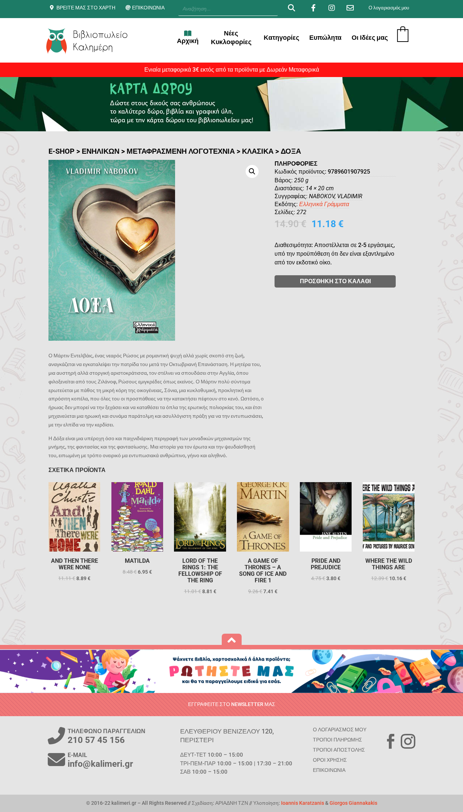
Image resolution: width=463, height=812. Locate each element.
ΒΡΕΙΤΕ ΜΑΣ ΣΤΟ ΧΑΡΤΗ (85, 7)
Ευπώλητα (325, 37)
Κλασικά (257, 151)
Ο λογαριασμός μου (389, 7)
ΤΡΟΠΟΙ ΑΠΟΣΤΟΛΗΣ (339, 750)
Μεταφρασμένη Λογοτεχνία (181, 151)
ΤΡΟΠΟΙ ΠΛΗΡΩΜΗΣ (337, 740)
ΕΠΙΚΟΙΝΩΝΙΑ (148, 7)
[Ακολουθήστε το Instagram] (408, 741)
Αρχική (188, 40)
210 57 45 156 (96, 740)
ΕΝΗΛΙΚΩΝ (100, 151)
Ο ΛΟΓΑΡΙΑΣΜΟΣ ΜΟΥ (339, 729)
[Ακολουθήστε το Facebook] (390, 741)
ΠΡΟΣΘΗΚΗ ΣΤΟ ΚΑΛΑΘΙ (335, 281)
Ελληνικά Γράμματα (324, 204)
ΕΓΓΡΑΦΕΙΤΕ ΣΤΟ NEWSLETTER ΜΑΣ (231, 704)
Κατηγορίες (281, 37)
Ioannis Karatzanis (302, 803)
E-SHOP (61, 151)
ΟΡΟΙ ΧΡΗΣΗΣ (330, 760)
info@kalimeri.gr (100, 764)
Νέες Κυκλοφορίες (231, 37)
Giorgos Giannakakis (353, 803)
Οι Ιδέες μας (370, 37)
